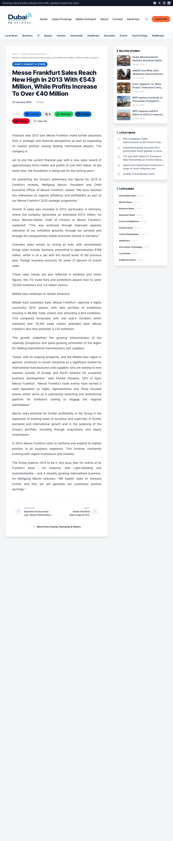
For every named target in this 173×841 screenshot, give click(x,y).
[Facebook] (154, 3)
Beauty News (129, 202)
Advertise (133, 19)
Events (123, 35)
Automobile (76, 35)
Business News (130, 208)
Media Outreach (86, 19)
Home (43, 19)
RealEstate (158, 35)
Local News (11, 35)
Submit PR (161, 19)
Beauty (48, 35)
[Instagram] (164, 3)
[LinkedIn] (169, 3)
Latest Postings (62, 19)
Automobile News (131, 195)
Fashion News (130, 227)
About (104, 19)
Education (109, 35)
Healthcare (93, 35)
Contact (117, 19)
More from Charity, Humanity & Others (59, 526)
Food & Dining (139, 35)
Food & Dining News (132, 234)
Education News (131, 215)
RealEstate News (131, 260)
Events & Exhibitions (132, 221)
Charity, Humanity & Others (34, 54)
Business (27, 35)
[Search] (147, 19)
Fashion (61, 35)
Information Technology (134, 247)
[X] (159, 3)
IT (38, 35)
